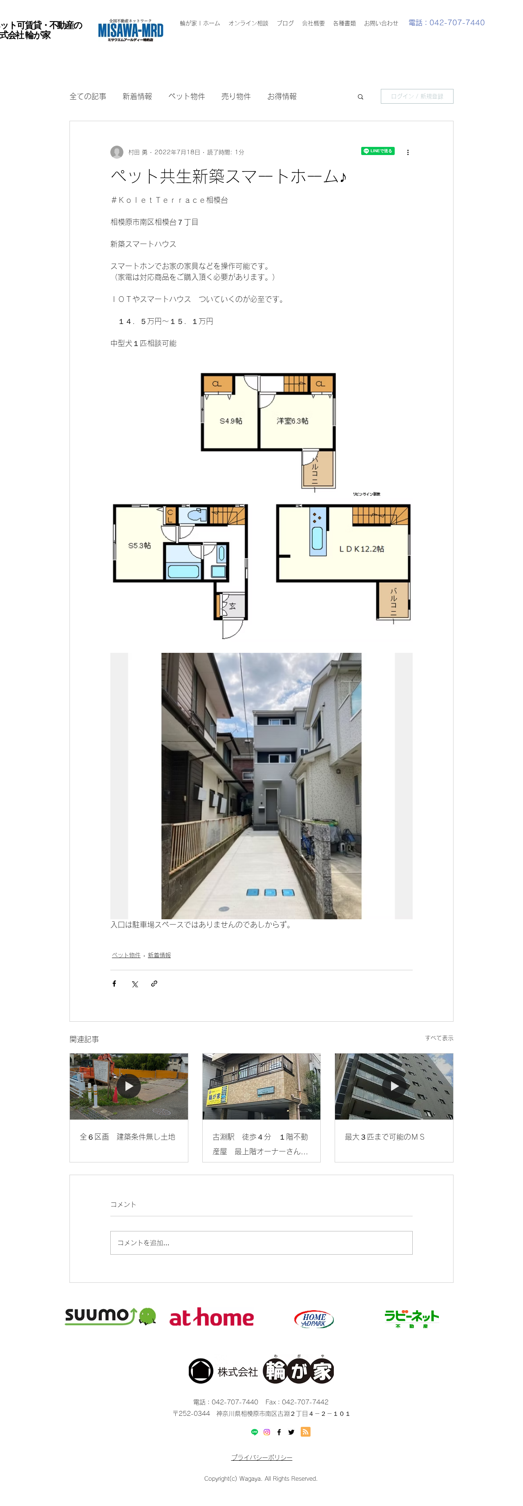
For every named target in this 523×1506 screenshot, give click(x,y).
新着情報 (137, 96)
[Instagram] (267, 1432)
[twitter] (291, 1432)
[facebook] (279, 1432)
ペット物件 (186, 96)
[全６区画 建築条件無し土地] (129, 1087)
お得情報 (282, 96)
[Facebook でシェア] (114, 983)
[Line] (254, 1432)
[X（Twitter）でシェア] (134, 983)
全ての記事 (87, 96)
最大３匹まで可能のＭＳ (385, 1136)
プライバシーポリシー (262, 1458)
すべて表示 (439, 1038)
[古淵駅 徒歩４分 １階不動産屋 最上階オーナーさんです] (262, 1087)
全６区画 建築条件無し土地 (127, 1136)
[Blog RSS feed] (306, 1432)
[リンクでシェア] (154, 983)
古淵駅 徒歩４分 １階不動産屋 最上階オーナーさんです (260, 1146)
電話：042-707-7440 (447, 22)
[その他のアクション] (408, 152)
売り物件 (236, 96)
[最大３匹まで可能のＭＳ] (394, 1087)
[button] (360, 96)
